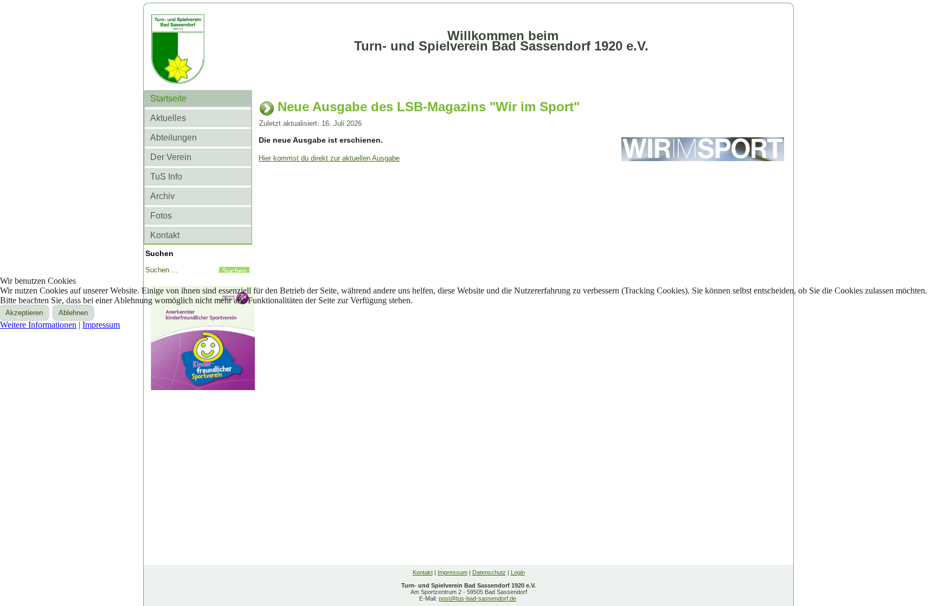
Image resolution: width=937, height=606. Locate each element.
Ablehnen (73, 313)
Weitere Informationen (38, 324)
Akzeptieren (24, 313)
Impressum (101, 324)
